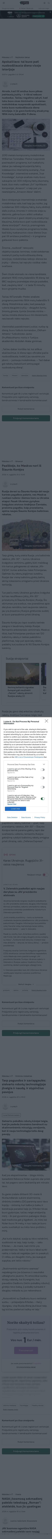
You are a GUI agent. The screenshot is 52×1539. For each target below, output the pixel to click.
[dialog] (26, 769)
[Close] (47, 721)
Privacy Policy (39, 817)
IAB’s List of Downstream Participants (29, 757)
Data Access (26, 817)
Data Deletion (12, 817)
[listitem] (26, 764)
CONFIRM (15, 809)
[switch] (43, 769)
